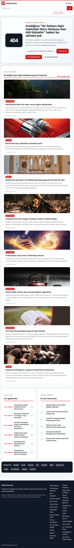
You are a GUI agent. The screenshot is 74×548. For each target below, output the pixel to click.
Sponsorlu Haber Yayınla (67, 538)
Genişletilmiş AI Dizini (66, 533)
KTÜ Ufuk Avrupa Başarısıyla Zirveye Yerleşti (25, 331)
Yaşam (6, 469)
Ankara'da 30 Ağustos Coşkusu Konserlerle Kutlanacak (29, 370)
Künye (52, 530)
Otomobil (32, 469)
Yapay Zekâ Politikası (66, 491)
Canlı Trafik (66, 524)
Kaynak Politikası (65, 486)
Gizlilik (64, 511)
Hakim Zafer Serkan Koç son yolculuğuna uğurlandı (28, 292)
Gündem (8, 140)
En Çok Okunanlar (51, 57)
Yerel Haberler (10, 101)
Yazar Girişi (53, 507)
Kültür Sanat (60, 465)
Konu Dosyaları (53, 495)
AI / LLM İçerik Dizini (67, 528)
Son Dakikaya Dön (33, 57)
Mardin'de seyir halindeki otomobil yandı (23, 143)
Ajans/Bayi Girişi (53, 511)
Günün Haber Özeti (54, 516)
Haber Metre (54, 486)
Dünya (23, 465)
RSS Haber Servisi (65, 517)
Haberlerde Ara (62, 51)
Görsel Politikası (65, 496)
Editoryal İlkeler (53, 537)
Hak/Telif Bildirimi (65, 502)
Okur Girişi (53, 501)
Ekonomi (30, 465)
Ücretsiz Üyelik (55, 499)
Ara (70, 8)
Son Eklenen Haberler (54, 489)
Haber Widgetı (67, 521)
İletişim (52, 533)
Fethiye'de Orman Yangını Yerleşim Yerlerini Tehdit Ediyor (31, 219)
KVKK (64, 513)
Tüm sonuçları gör (63, 76)
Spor (37, 465)
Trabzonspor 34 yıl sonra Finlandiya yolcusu (24, 255)
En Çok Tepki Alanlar (54, 526)
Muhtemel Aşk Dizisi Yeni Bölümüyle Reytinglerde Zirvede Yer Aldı (35, 180)
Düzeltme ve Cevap (66, 507)
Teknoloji (44, 465)
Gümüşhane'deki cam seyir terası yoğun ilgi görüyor (28, 104)
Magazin (8, 177)
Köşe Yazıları (54, 504)
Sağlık (51, 465)
